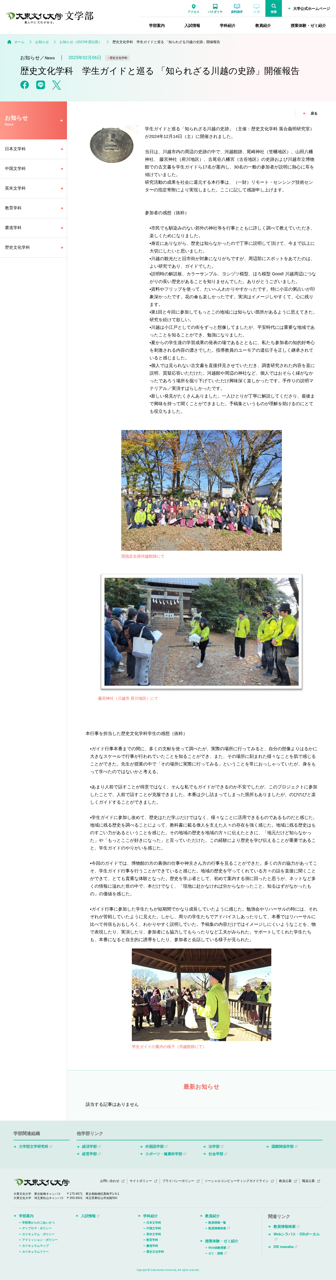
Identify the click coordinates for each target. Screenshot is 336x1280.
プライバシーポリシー (178, 1181)
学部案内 (26, 1216)
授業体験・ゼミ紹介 (221, 1241)
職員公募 (308, 1181)
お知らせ (42, 42)
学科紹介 (150, 1216)
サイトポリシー (141, 1181)
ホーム (19, 42)
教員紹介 (212, 1216)
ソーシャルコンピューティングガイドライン (237, 1181)
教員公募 (285, 1181)
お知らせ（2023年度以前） (81, 42)
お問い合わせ (109, 1181)
